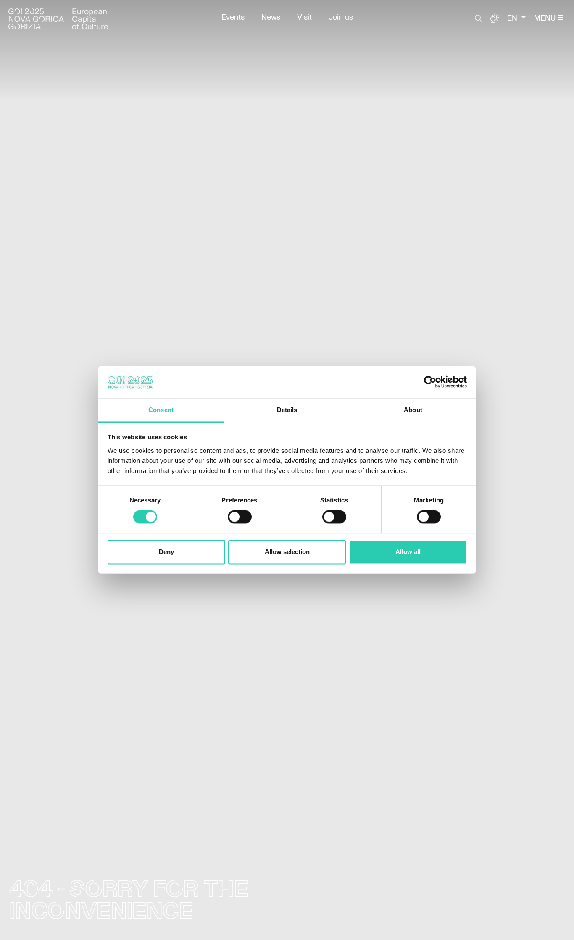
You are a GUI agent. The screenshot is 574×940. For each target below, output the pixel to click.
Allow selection (287, 551)
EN (513, 18)
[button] (478, 18)
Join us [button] (341, 17)
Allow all (408, 551)
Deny (166, 551)
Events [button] (233, 17)
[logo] (58, 18)
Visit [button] (304, 17)
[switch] (240, 517)
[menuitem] (233, 17)
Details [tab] (287, 409)
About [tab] (413, 409)
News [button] (270, 17)
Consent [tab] (161, 409)
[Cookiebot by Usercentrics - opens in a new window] (430, 382)
